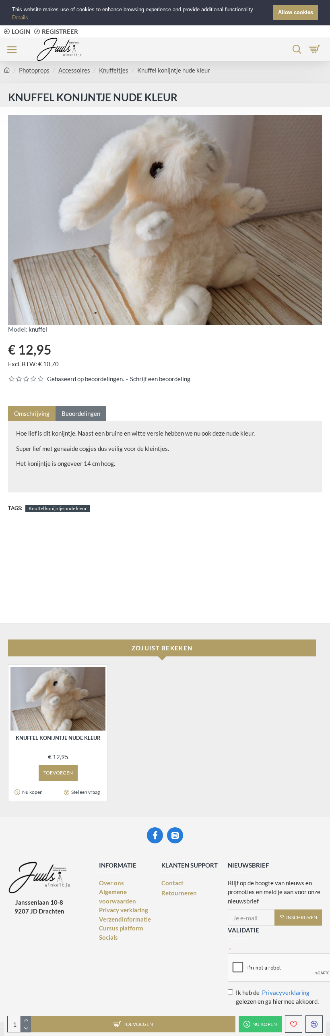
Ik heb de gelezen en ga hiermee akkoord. (277, 997)
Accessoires (74, 70)
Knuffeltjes (113, 70)
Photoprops (34, 70)
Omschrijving (32, 413)
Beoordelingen (81, 413)
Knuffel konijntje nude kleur (58, 508)
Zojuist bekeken (162, 648)
